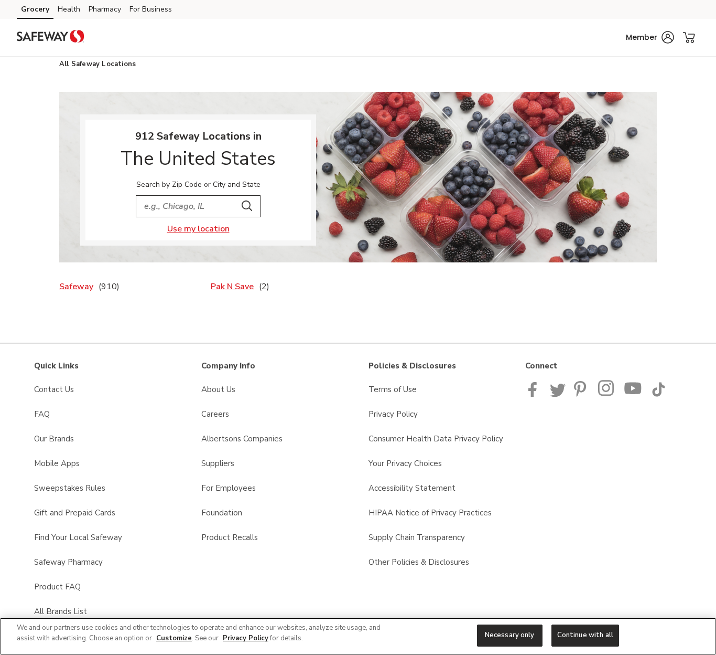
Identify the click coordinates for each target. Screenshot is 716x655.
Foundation (221, 513)
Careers (215, 414)
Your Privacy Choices (405, 463)
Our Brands (54, 439)
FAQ (42, 414)
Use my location (198, 229)
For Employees (228, 488)
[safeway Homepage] (50, 38)
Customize (174, 638)
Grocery (35, 9)
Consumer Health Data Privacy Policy (435, 439)
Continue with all (585, 635)
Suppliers (217, 463)
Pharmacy (105, 9)
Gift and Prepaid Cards (74, 513)
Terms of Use (392, 389)
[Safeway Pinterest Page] (581, 394)
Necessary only (510, 635)
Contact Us (54, 389)
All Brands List (60, 611)
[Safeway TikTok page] (658, 394)
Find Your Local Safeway (78, 537)
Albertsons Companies (242, 439)
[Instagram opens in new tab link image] (606, 394)
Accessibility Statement (411, 488)
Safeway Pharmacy (68, 562)
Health (69, 9)
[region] (358, 636)
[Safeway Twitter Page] (557, 394)
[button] (650, 37)
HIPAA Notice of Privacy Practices (430, 513)
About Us (218, 389)
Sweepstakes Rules (69, 488)
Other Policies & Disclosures (418, 562)
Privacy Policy (393, 414)
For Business (150, 9)
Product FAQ (57, 587)
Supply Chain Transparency (416, 537)
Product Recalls (229, 537)
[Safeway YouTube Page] (633, 394)
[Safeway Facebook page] (535, 394)
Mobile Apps (57, 463)
